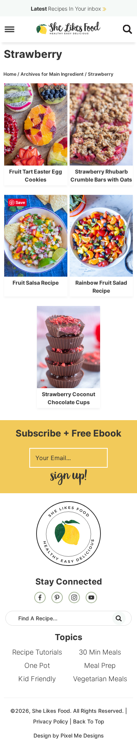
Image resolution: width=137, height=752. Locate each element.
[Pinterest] (57, 598)
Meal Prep (100, 665)
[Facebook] (40, 598)
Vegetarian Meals (100, 679)
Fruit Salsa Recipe (36, 282)
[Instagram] (74, 598)
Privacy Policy (50, 721)
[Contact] (91, 598)
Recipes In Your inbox (66, 8)
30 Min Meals (100, 652)
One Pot (37, 665)
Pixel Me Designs (82, 735)
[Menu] (9, 29)
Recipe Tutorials (37, 652)
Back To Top (88, 721)
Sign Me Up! (68, 477)
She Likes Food (68, 27)
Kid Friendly (37, 679)
